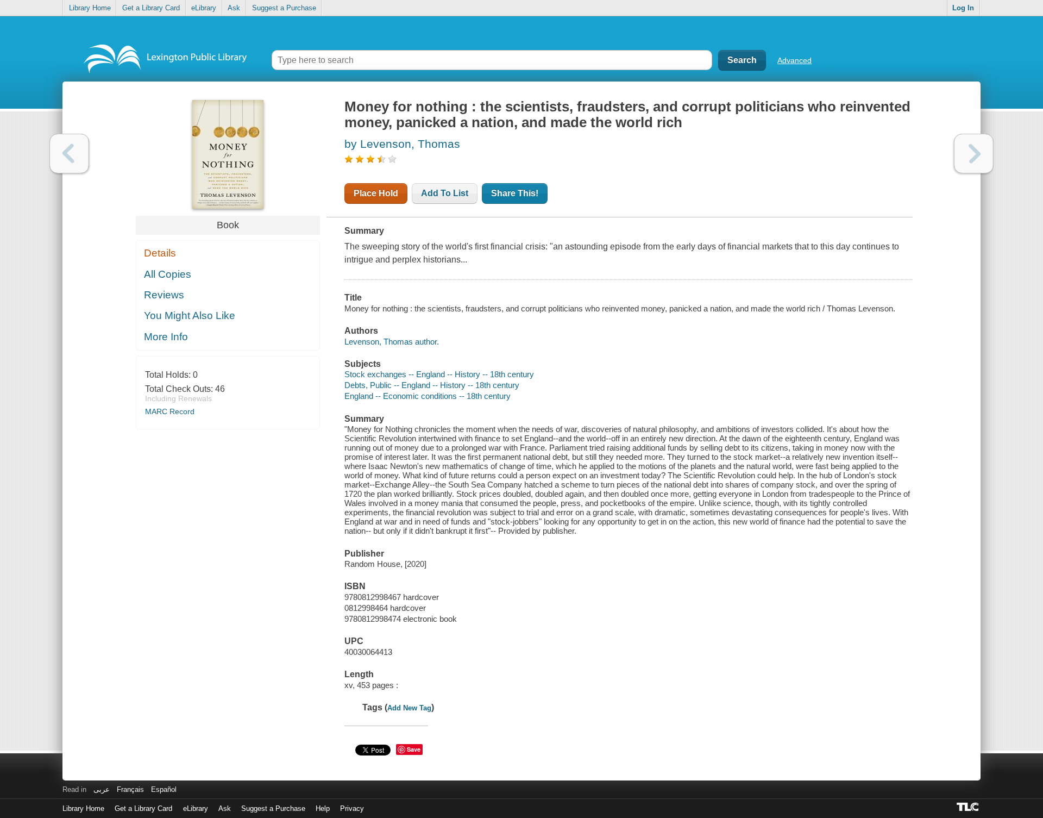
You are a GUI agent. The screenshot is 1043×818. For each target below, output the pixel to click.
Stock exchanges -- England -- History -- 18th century (439, 374)
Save (413, 749)
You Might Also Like (189, 315)
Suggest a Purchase (284, 8)
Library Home (90, 8)
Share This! (514, 193)
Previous (69, 153)
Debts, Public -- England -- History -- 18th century (431, 385)
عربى (101, 789)
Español (164, 789)
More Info (166, 336)
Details (160, 253)
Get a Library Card (151, 8)
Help (323, 808)
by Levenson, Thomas (402, 144)
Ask (234, 8)
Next (974, 153)
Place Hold (376, 193)
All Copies (167, 274)
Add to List (444, 193)
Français (130, 789)
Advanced (794, 60)
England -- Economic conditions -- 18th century (427, 396)
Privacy (352, 808)
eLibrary (203, 8)
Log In (963, 8)
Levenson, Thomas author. (391, 341)
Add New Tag (409, 708)
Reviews (164, 295)
